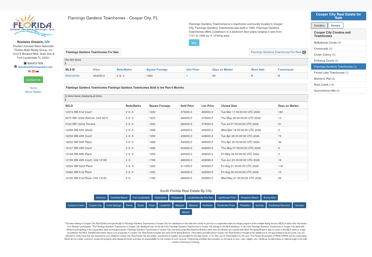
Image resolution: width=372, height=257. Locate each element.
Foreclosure (286, 69)
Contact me (33, 80)
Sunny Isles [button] (270, 197)
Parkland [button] (207, 205)
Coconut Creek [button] (76, 205)
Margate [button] (179, 205)
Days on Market (222, 69)
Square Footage (157, 69)
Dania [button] (129, 205)
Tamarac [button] (299, 205)
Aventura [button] (101, 197)
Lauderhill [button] (165, 205)
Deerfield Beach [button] (119, 197)
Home (33, 88)
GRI (47, 42)
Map (194, 43)
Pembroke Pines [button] (226, 205)
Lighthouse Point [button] (227, 197)
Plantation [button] (245, 205)
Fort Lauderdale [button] (141, 197)
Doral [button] (152, 205)
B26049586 (72, 76)
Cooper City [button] (95, 205)
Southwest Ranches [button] (279, 205)
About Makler (33, 92)
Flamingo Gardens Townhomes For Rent (276, 52)
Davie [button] (141, 205)
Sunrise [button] (260, 205)
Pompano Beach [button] (249, 197)
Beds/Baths (124, 69)
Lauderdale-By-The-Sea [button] (200, 197)
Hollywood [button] (177, 197)
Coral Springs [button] (114, 205)
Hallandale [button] (160, 197)
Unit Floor (192, 69)
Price (96, 69)
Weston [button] (186, 212)
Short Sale (258, 69)
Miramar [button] (193, 205)
